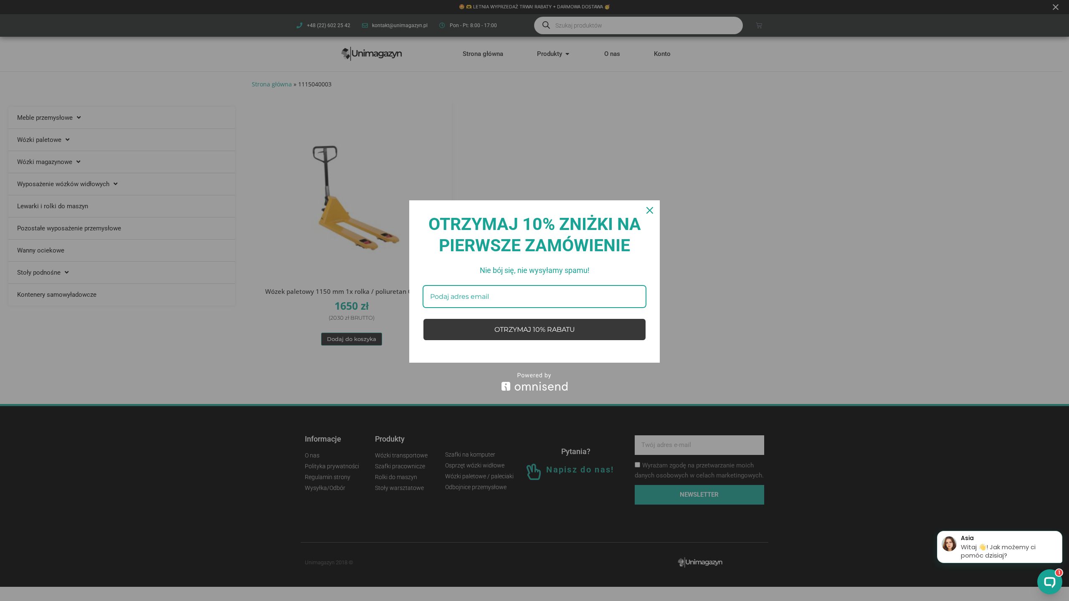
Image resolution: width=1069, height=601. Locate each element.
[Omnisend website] (534, 382)
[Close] (650, 210)
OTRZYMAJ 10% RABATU (534, 329)
